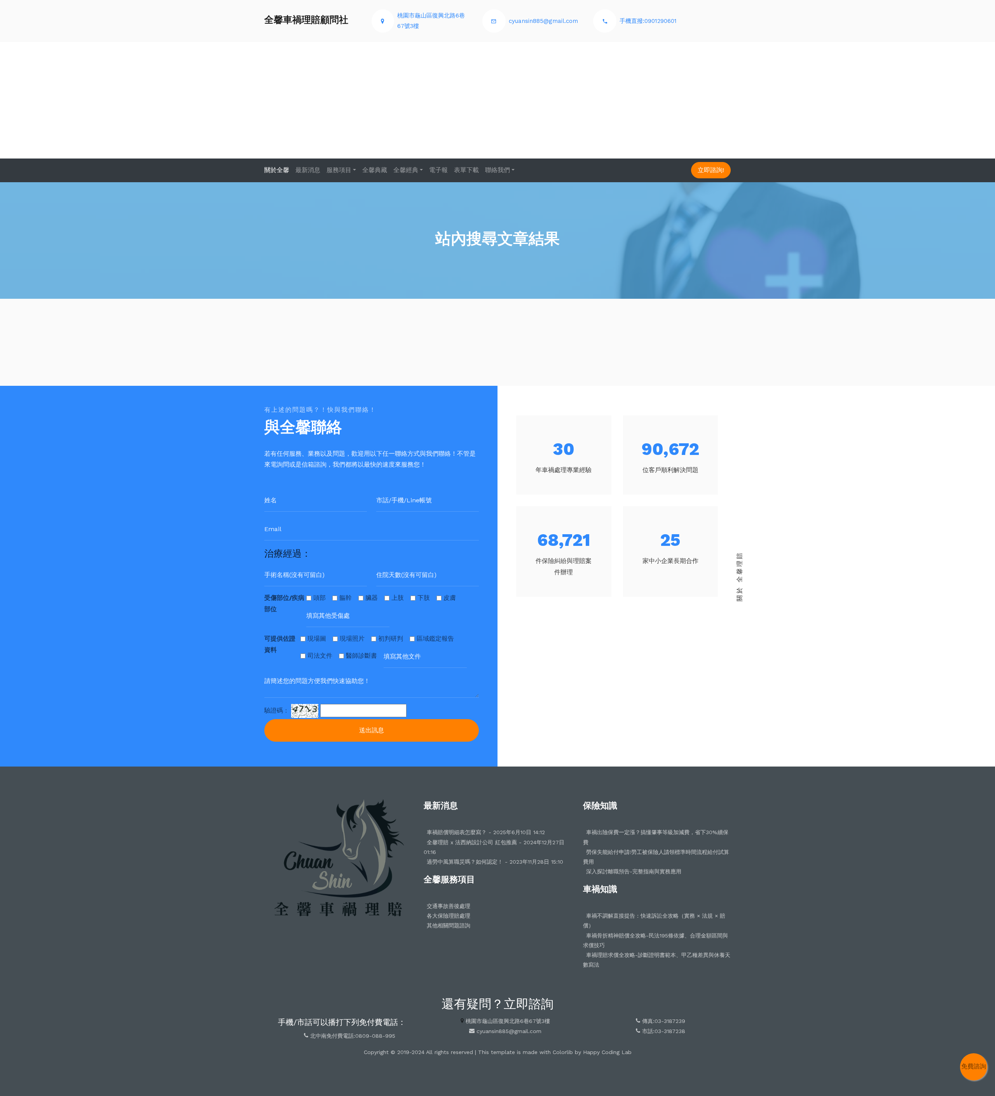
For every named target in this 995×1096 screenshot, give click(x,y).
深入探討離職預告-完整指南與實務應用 (633, 871)
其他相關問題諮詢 (448, 925)
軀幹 (345, 597)
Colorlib (563, 1052)
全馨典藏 (374, 170)
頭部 (319, 597)
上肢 (397, 597)
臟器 (371, 597)
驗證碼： (276, 710)
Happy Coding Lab (607, 1052)
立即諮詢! (711, 170)
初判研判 (390, 638)
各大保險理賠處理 (448, 916)
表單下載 (466, 170)
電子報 (438, 170)
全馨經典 (405, 170)
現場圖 (316, 638)
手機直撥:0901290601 (648, 20)
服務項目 (338, 170)
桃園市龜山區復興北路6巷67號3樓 (508, 1021)
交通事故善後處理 (448, 906)
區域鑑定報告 (435, 638)
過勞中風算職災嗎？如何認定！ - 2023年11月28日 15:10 (495, 862)
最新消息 (307, 170)
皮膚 (449, 597)
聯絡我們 (497, 170)
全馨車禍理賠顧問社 (306, 19)
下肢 (423, 597)
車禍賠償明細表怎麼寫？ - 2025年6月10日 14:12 (486, 832)
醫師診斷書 (361, 655)
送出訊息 (371, 730)
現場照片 (352, 638)
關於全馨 (276, 170)
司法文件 (319, 655)
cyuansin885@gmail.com (543, 20)
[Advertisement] (497, 100)
